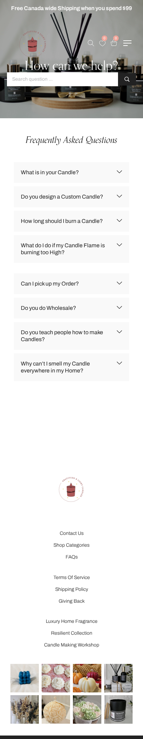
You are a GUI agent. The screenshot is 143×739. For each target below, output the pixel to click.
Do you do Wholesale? (48, 308)
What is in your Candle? (50, 172)
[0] (102, 43)
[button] (71, 172)
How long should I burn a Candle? (62, 221)
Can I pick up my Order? (50, 284)
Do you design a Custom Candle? (62, 197)
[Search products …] (91, 43)
